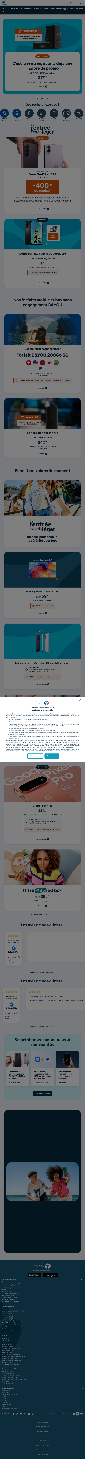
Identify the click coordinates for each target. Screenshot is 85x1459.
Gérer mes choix (35, 756)
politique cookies (71, 751)
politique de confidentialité (56, 751)
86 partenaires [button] (27, 714)
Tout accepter (51, 756)
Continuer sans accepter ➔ (74, 700)
